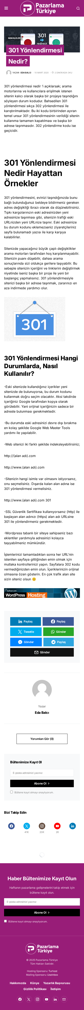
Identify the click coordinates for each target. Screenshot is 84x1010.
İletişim (56, 989)
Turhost (53, 971)
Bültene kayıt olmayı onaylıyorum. (34, 792)
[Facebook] (11, 828)
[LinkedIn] (72, 828)
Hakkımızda (18, 983)
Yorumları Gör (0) (42, 738)
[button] (6, 8)
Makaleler (14, 38)
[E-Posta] (64, 999)
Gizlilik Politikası (34, 989)
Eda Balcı (42, 712)
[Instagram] (37, 999)
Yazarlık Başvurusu (56, 983)
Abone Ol (40, 783)
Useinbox (52, 974)
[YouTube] (46, 999)
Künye (34, 983)
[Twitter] (28, 999)
